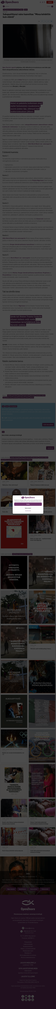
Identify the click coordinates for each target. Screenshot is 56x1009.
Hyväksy (28, 504)
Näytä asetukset (28, 508)
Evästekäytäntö (28, 510)
